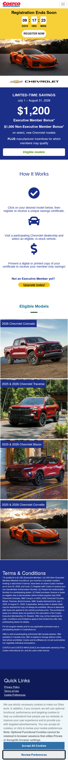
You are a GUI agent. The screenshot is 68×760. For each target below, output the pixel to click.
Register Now (34, 33)
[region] (34, 730)
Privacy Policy (12, 687)
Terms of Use (11, 690)
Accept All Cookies (34, 746)
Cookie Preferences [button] (15, 694)
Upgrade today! (34, 285)
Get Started (34, 371)
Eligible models (34, 152)
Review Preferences (34, 755)
